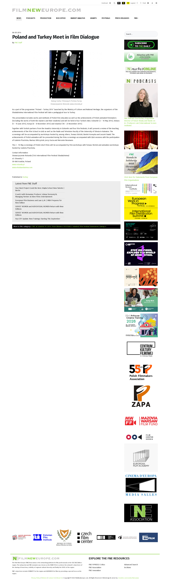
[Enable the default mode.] (110, 3)
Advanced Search (131, 565)
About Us (59, 578)
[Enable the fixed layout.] (137, 3)
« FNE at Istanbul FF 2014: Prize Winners (47, 226)
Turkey (25, 177)
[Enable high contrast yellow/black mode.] (128, 3)
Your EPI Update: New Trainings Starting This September (37, 219)
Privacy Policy (35, 578)
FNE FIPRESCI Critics (97, 565)
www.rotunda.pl (18, 164)
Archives (127, 567)
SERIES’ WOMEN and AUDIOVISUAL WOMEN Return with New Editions (39, 207)
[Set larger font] (156, 3)
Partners (44, 578)
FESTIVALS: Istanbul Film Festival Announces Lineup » (84, 226)
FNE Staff (18, 43)
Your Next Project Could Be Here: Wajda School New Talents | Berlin (39, 189)
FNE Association (95, 567)
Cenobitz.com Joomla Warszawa (128, 578)
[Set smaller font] (148, 3)
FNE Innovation (95, 570)
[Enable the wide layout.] (141, 3)
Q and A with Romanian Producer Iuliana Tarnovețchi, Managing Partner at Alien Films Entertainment (36, 195)
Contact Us (52, 578)
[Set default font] (152, 3)
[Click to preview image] (66, 74)
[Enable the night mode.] (114, 3)
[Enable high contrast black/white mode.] (119, 3)
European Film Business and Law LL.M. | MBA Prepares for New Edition (38, 201)
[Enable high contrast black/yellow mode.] (123, 3)
